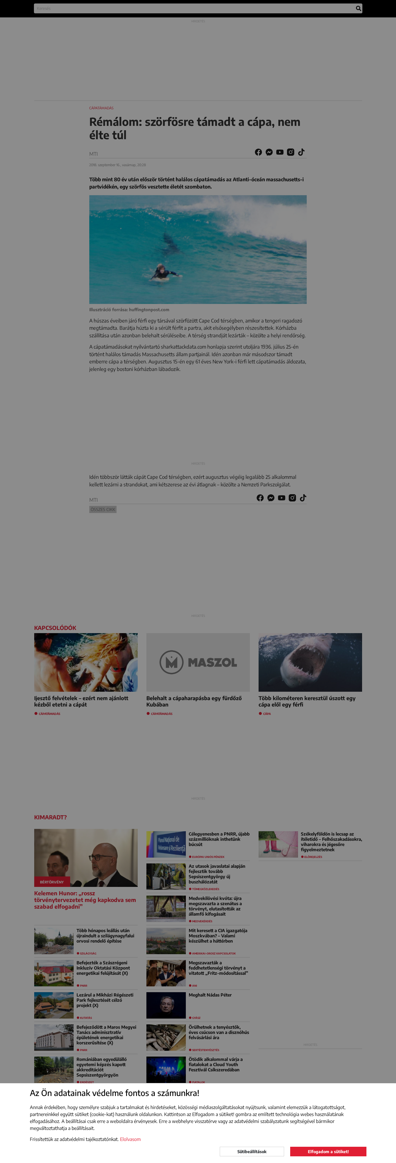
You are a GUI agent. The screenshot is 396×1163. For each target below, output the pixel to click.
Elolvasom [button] (130, 1139)
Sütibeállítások (251, 1151)
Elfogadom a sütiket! (328, 1151)
